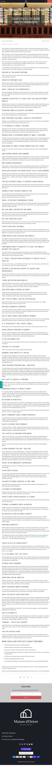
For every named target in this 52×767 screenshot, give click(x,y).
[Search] (45, 1)
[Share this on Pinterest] (27, 677)
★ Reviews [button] (1, 384)
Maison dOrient (23, 761)
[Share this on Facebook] (24, 677)
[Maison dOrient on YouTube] (32, 744)
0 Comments (16, 44)
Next (48, 41)
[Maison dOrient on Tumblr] (27, 744)
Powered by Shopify (30, 761)
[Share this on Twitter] (20, 677)
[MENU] (0, 1)
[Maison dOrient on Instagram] (22, 744)
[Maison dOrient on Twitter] (29, 744)
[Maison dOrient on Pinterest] (25, 744)
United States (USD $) (25, 753)
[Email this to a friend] (31, 677)
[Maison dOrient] (26, 1)
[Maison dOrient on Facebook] (20, 744)
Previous (44, 41)
